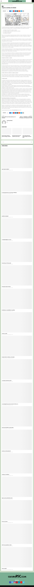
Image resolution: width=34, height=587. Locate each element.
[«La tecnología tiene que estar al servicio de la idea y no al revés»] (17, 393)
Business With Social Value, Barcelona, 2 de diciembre (9, 117)
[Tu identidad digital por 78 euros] (17, 228)
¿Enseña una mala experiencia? (6, 451)
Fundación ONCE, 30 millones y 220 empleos (8, 357)
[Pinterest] (17, 582)
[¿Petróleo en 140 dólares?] (17, 463)
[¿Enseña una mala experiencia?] (17, 440)
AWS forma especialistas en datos (7, 545)
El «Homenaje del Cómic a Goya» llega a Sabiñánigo (9, 192)
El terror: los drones (5, 521)
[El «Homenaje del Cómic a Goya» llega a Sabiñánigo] (17, 181)
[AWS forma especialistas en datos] (17, 534)
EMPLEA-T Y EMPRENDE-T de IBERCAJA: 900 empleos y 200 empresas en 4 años (25, 117)
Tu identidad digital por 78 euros (6, 239)
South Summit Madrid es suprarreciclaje (7, 427)
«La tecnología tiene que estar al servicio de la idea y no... (10, 404)
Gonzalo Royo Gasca (5, 428)
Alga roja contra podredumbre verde (7, 498)
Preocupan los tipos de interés (6, 286)
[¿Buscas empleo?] (17, 557)
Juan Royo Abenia (9, 120)
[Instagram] (14, 582)
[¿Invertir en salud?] (17, 322)
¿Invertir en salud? (4, 333)
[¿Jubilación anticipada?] (17, 205)
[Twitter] (12, 582)
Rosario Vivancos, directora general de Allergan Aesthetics (6, 136)
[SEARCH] (31, 142)
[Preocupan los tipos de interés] (17, 275)
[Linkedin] (19, 582)
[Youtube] (21, 582)
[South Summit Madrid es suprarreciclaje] (17, 416)
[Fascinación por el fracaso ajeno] (17, 252)
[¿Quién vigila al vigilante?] (17, 158)
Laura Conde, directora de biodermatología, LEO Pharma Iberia (27, 136)
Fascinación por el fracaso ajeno (6, 263)
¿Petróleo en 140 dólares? (5, 474)
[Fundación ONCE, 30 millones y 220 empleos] (17, 346)
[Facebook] (10, 582)
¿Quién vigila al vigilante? (5, 169)
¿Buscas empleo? (4, 568)
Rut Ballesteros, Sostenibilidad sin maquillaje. (8, 310)
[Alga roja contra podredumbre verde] (17, 487)
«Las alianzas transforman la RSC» (7, 380)
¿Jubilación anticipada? (5, 216)
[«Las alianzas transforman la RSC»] (17, 369)
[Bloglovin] (23, 582)
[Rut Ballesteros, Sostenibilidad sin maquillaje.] (17, 299)
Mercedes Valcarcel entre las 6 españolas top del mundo (16, 136)
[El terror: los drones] (17, 510)
